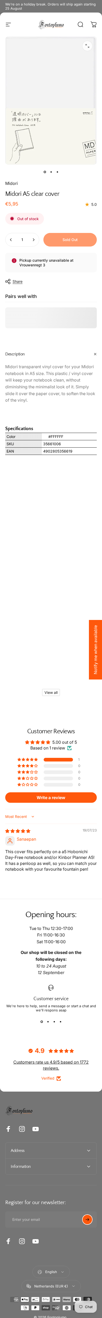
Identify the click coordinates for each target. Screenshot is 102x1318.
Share (17, 281)
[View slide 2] (48, 1021)
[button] (28, 759)
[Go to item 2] (51, 172)
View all (51, 692)
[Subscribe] (87, 1219)
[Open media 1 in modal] (87, 46)
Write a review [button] (51, 797)
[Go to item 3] (57, 172)
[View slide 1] (41, 1021)
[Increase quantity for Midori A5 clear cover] (33, 239)
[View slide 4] (60, 1021)
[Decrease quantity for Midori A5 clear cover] (10, 239)
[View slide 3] (54, 1021)
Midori (11, 183)
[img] (17, 831)
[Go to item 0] (45, 172)
